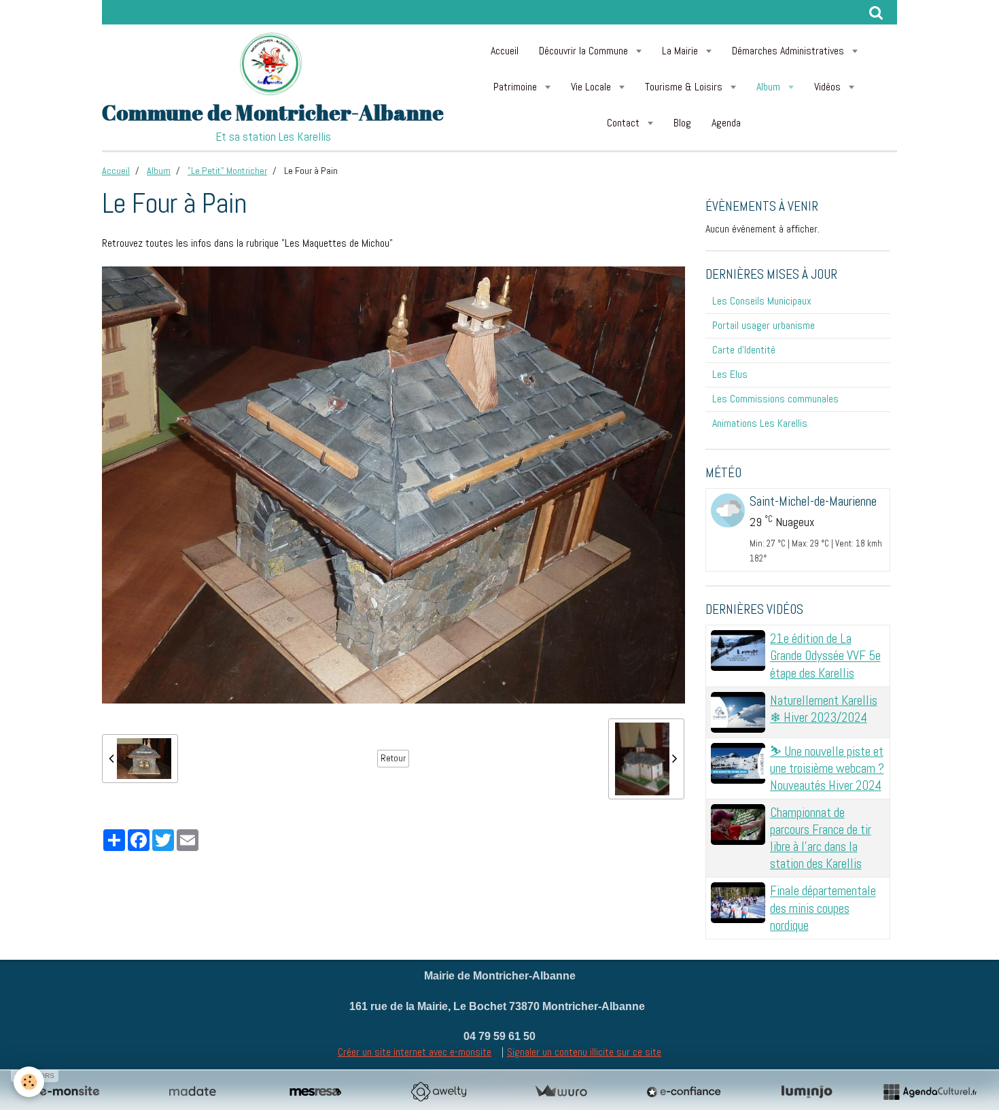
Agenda (726, 123)
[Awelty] (438, 1091)
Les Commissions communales (775, 399)
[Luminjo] (807, 1091)
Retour (393, 758)
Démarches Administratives (789, 51)
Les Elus (730, 374)
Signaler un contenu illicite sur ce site (584, 1052)
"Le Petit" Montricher (227, 170)
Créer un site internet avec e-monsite (414, 1052)
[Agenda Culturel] (930, 1091)
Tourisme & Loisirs (685, 87)
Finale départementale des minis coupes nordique (823, 908)
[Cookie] (29, 1081)
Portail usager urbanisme (763, 325)
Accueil (505, 51)
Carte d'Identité (743, 350)
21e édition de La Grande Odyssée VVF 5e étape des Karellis (825, 655)
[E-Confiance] (684, 1091)
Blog (682, 123)
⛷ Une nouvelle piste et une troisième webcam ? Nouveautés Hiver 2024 (827, 768)
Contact (624, 123)
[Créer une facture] (561, 1091)
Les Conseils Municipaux (761, 301)
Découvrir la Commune (585, 51)
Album (769, 87)
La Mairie (681, 51)
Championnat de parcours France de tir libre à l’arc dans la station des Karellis (820, 838)
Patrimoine (516, 87)
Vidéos (828, 87)
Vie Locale (592, 87)
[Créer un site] (69, 1091)
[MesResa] (315, 1091)
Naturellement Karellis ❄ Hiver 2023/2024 (823, 709)
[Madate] (192, 1091)
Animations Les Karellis (759, 423)
